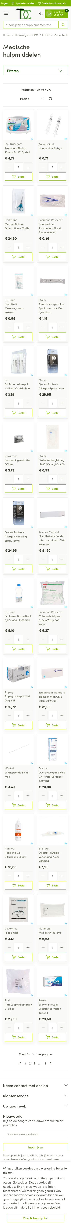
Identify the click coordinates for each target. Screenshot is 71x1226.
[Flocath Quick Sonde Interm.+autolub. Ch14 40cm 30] (52, 513)
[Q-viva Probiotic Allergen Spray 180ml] (52, 361)
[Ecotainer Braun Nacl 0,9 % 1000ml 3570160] (18, 593)
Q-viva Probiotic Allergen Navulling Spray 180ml (16, 536)
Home (6, 35)
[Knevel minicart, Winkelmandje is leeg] (49, 13)
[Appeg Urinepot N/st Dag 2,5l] (18, 673)
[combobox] (31, 24)
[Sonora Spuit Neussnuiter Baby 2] (52, 125)
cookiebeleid (51, 1207)
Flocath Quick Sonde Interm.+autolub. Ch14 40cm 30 (52, 540)
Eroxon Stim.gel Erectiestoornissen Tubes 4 (50, 1008)
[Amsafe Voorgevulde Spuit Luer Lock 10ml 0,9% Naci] (52, 281)
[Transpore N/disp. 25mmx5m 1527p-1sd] (18, 125)
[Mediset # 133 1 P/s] (52, 909)
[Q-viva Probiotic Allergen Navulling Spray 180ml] (18, 513)
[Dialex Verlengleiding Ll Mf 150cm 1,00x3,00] (52, 437)
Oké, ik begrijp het (35, 1218)
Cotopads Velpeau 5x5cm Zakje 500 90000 (50, 620)
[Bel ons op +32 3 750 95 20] (41, 14)
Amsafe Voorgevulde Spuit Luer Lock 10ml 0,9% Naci (51, 308)
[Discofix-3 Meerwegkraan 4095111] (18, 281)
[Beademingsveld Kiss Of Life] (18, 437)
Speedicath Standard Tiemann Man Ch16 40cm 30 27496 (52, 696)
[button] (35, 71)
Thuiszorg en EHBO (26, 35)
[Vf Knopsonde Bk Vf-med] (18, 749)
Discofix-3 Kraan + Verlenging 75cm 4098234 (50, 857)
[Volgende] (50, 1063)
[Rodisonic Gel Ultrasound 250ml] (18, 829)
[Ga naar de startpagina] (24, 13)
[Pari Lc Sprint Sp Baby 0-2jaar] (18, 981)
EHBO (45, 35)
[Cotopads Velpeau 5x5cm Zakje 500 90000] (52, 593)
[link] (20, 1063)
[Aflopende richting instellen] (50, 98)
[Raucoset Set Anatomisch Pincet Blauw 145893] (52, 201)
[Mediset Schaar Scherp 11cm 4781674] (18, 201)
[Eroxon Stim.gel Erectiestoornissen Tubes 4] (52, 981)
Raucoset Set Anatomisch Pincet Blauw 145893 (50, 228)
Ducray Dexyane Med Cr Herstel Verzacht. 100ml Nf (52, 776)
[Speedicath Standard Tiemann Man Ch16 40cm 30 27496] (52, 673)
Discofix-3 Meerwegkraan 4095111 (14, 308)
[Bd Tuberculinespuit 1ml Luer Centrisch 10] (18, 361)
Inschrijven (35, 1147)
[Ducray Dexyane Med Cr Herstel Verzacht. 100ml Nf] (52, 749)
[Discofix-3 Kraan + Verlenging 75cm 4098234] (52, 829)
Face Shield (11, 932)
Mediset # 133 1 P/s (50, 932)
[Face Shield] (18, 909)
